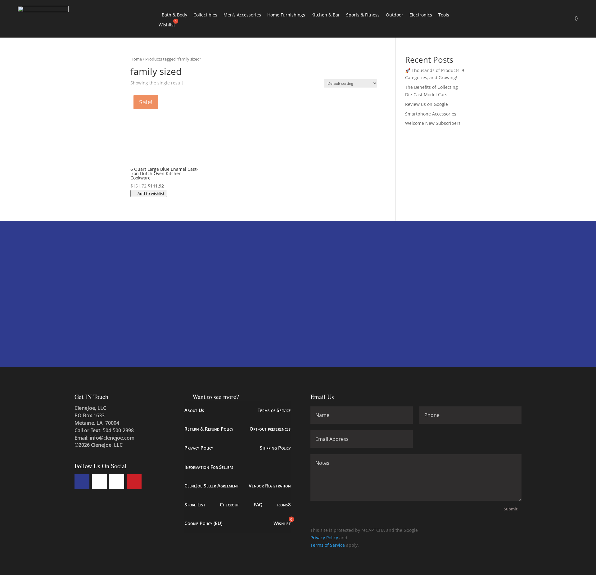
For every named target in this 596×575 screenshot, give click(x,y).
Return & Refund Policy (208, 429)
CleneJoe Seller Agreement (211, 485)
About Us (194, 410)
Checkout (229, 504)
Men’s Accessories (242, 15)
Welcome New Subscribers (433, 123)
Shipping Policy (275, 448)
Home (136, 59)
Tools (443, 15)
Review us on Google (426, 104)
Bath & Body (174, 15)
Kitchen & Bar (325, 15)
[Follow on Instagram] (116, 481)
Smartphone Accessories (430, 114)
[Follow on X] (99, 481)
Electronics (420, 15)
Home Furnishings (286, 15)
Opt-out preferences (270, 429)
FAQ (258, 504)
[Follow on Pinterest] (134, 481)
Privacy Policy (198, 448)
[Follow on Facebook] (81, 481)
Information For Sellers (208, 467)
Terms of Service (274, 410)
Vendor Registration (270, 485)
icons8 (284, 504)
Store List (194, 504)
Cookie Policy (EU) (203, 523)
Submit (510, 509)
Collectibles (205, 15)
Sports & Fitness (363, 15)
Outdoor (394, 15)
